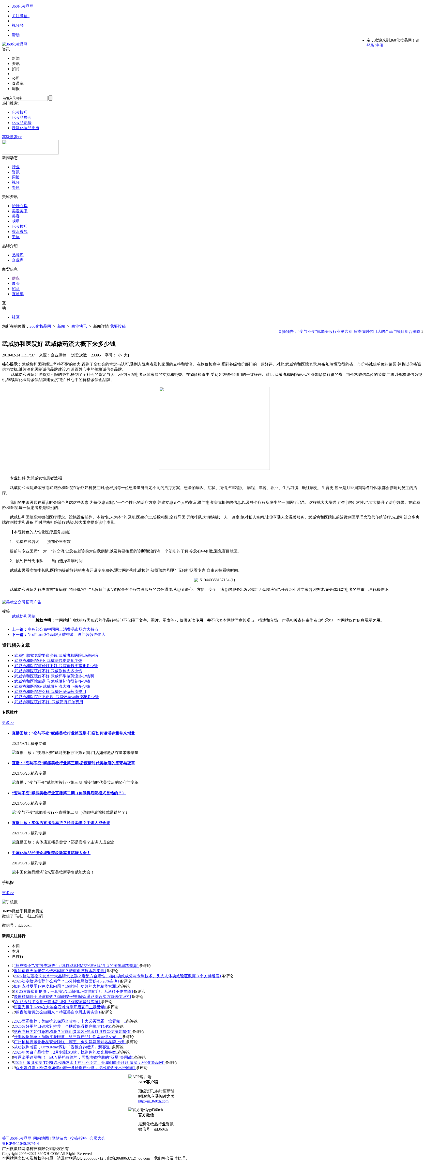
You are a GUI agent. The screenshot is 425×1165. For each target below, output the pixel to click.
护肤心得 (20, 206)
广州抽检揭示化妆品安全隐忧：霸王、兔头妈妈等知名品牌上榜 (69, 1042)
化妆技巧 (20, 112)
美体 (16, 237)
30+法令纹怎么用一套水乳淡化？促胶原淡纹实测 (56, 1002)
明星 (16, 221)
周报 (16, 177)
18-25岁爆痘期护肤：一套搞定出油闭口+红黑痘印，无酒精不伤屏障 (72, 991)
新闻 (61, 326)
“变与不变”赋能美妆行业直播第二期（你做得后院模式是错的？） (69, 793)
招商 (16, 289)
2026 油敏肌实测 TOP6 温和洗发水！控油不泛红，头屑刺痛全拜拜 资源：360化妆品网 (88, 1062)
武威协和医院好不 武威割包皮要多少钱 (48, 661)
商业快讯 (79, 326)
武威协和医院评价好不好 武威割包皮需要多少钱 (56, 666)
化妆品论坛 (21, 123)
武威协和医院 (23, 616)
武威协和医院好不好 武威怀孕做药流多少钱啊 (54, 676)
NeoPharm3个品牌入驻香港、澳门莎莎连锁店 (66, 634)
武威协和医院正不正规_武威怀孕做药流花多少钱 (56, 697)
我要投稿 (118, 326)
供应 (16, 278)
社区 (16, 317)
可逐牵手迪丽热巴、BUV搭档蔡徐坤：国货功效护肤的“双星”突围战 (73, 1057)
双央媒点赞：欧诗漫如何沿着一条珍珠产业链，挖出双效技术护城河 (75, 1068)
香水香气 (20, 232)
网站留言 (59, 1138)
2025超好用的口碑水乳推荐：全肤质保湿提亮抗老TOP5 (62, 1026)
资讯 (16, 172)
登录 (370, 45)
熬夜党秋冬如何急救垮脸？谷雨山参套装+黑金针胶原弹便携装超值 (72, 1031)
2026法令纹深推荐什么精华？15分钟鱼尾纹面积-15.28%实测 (66, 981)
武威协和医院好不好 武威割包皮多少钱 (48, 671)
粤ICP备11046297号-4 (20, 1143)
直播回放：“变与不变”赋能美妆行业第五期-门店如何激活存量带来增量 (73, 733)
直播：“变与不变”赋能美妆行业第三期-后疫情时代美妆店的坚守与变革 (73, 763)
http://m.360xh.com (153, 1101)
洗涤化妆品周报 (25, 128)
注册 (379, 45)
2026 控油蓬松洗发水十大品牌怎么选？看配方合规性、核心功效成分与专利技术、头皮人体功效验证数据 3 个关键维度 (116, 976)
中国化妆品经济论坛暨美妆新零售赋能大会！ (51, 853)
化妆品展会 (21, 117)
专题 (16, 187)
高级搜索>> (12, 137)
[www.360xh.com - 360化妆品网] (15, 44)
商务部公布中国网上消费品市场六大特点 (63, 629)
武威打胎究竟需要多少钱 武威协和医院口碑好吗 (56, 655)
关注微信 (20, 16)
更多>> (8, 722)
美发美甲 (20, 211)
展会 (16, 283)
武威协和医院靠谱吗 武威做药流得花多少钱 (52, 681)
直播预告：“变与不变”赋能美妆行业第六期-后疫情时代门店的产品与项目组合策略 (340, 331)
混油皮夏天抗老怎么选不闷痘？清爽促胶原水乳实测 (59, 971)
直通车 (18, 294)
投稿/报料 (78, 1138)
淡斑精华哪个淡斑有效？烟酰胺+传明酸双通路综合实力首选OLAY (71, 997)
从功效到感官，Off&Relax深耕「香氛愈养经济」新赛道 (62, 1047)
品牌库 (18, 255)
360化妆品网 (22, 6)
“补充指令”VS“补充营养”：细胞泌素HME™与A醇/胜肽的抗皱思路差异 (75, 966)
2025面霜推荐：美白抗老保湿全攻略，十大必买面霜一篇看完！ (69, 1021)
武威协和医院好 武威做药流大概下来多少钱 (52, 686)
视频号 (18, 25)
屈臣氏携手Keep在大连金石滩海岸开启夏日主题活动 (59, 1007)
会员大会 (97, 1138)
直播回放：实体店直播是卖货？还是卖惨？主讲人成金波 (61, 823)
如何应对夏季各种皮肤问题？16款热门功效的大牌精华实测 (65, 986)
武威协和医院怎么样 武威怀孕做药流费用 (50, 692)
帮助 (16, 35)
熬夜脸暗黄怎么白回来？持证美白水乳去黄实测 (57, 1012)
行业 (16, 167)
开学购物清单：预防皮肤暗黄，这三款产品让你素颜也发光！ (67, 1037)
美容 (16, 216)
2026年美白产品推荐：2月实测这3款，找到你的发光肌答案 (65, 1052)
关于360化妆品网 (16, 1138)
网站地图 (41, 1138)
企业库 (18, 260)
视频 (16, 182)
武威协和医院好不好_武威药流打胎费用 (48, 702)
